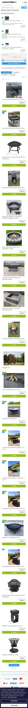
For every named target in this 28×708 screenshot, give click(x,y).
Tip (20, 57)
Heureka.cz (9, 674)
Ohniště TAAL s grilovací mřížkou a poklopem (12, 48)
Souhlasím (14, 705)
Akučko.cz (24, 674)
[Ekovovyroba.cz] (7, 2)
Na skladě (5, 54)
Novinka (15, 57)
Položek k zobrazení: (14, 63)
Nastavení (14, 701)
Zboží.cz (4, 674)
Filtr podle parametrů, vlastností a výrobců (13, 68)
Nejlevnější (16, 72)
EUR (26, 5)
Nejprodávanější (6, 72)
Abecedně (13, 74)
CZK (24, 5)
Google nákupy (16, 674)
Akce (10, 57)
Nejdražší (5, 74)
